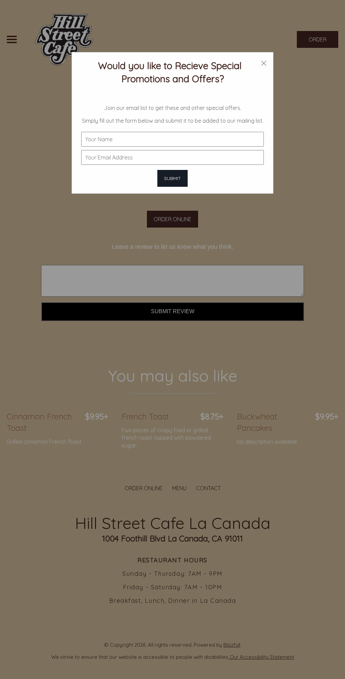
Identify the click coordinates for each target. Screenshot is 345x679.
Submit (172, 178)
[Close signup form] (263, 62)
